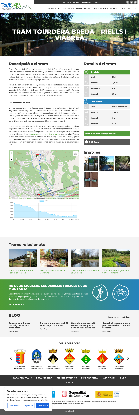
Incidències (87, 2)
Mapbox (76, 198)
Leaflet (20, 198)
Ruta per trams (53, 8)
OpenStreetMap (31, 198)
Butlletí (76, 2)
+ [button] (11, 153)
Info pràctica (100, 8)
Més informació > (16, 304)
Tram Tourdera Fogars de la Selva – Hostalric (115, 271)
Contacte (67, 2)
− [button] (11, 156)
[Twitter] (131, 2)
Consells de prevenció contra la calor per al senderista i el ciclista (83, 325)
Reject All (28, 406)
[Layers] (75, 153)
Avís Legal (69, 411)
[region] (28, 399)
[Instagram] (127, 2)
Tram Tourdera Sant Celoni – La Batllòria (85, 271)
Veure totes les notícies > (119, 317)
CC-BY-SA (65, 198)
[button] (11, 358)
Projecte (97, 2)
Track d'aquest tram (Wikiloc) (100, 133)
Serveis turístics (83, 8)
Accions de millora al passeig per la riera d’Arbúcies (20, 325)
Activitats (114, 8)
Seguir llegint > (13, 331)
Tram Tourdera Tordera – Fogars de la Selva (21, 271)
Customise (14, 406)
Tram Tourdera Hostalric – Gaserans (52, 271)
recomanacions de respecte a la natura (44, 134)
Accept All (42, 406)
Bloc (124, 8)
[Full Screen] (11, 159)
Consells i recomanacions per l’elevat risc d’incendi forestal (116, 325)
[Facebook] (135, 2)
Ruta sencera (68, 8)
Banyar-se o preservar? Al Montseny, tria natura (54, 324)
